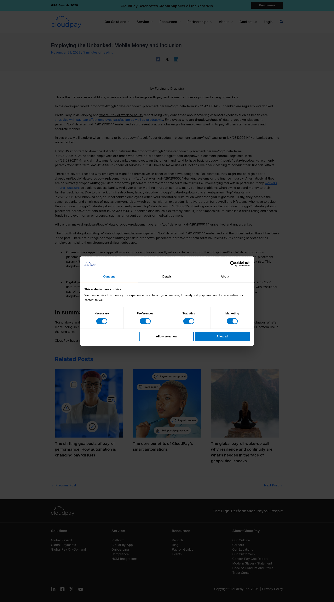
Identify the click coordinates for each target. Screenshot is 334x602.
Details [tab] (167, 276)
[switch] (145, 321)
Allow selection (166, 336)
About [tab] (225, 276)
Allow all (222, 336)
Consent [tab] (109, 276)
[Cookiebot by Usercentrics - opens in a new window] (233, 264)
